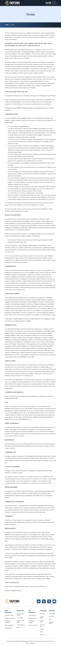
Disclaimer (32, 643)
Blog (18, 627)
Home (7, 25)
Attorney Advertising (35, 641)
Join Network (32, 615)
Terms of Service (33, 625)
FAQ (50, 619)
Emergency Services (8, 621)
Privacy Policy (42, 621)
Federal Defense (9, 625)
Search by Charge (9, 618)
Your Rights (20, 618)
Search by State (9, 615)
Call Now (48, 3)
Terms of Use (42, 625)
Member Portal (33, 618)
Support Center (51, 622)
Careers (42, 634)
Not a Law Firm (46, 641)
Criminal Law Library (20, 614)
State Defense (8, 628)
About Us (42, 613)
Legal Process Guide (20, 621)
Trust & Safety (42, 617)
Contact (42, 629)
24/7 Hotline (52, 613)
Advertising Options (31, 621)
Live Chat (51, 616)
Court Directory (21, 625)
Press (41, 632)
